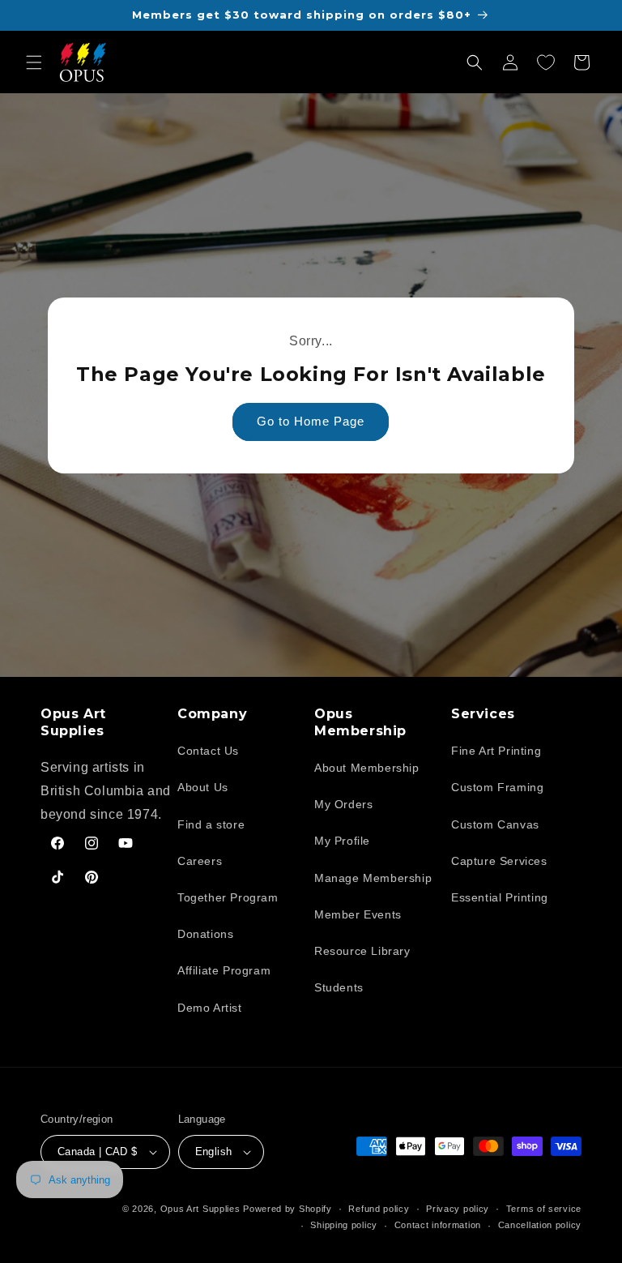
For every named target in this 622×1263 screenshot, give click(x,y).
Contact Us (208, 750)
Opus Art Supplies (200, 1209)
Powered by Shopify (287, 1209)
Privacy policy (457, 1209)
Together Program (228, 897)
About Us (202, 787)
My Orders (343, 804)
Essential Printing (499, 897)
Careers (199, 860)
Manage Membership (373, 877)
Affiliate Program (224, 970)
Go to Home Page (311, 421)
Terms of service (544, 1209)
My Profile (342, 840)
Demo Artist (209, 1007)
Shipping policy (343, 1225)
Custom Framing (497, 787)
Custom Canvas (495, 824)
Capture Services (499, 860)
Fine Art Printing (496, 750)
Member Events (358, 914)
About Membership (367, 767)
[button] (34, 62)
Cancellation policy (540, 1225)
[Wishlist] (546, 62)
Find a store (211, 824)
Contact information (437, 1225)
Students (339, 987)
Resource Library (362, 950)
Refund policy (378, 1209)
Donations (205, 933)
